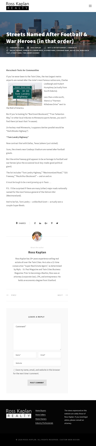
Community (72, 48)
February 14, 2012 (17, 48)
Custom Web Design (70, 439)
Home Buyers (40, 410)
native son (74, 50)
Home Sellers (40, 414)
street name (16, 53)
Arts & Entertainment (57, 48)
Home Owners (40, 419)
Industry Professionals (44, 423)
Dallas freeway (16, 50)
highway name (50, 50)
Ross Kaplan (36, 48)
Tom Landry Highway (31, 53)
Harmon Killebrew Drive (33, 50)
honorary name (62, 50)
